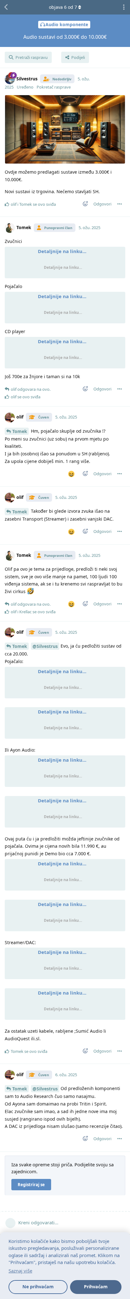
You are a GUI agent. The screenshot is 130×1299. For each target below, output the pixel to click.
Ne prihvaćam (38, 1287)
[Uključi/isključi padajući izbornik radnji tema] (123, 7)
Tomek (19, 431)
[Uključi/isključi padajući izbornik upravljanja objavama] (119, 204)
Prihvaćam (96, 1287)
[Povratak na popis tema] (6, 7)
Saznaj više (20, 1270)
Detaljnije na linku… (62, 251)
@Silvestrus (45, 646)
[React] (83, 205)
